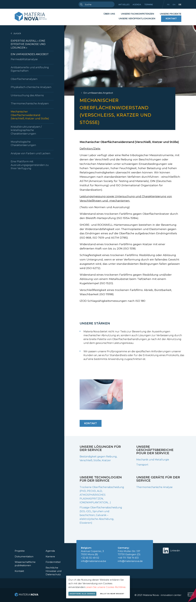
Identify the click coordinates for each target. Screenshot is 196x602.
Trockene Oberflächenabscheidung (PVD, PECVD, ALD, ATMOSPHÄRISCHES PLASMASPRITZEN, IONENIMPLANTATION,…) (102, 495)
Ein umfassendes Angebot (30, 54)
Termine (148, 4)
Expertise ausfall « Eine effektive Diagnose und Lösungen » (28, 44)
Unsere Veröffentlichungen (137, 18)
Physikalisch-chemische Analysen (31, 87)
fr (168, 4)
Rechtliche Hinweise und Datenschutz (53, 571)
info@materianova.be (93, 561)
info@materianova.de (130, 561)
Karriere (50, 556)
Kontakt (171, 18)
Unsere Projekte (170, 14)
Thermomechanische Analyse (154, 487)
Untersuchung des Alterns (27, 95)
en (174, 4)
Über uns (109, 14)
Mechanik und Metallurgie (152, 459)
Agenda (137, 4)
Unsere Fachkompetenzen (137, 14)
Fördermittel (53, 562)
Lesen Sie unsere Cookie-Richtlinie (106, 587)
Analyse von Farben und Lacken (30, 153)
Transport (142, 464)
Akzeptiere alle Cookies (82, 594)
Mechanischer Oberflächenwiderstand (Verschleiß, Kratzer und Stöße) (30, 115)
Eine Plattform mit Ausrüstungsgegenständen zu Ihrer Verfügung (30, 165)
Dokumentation (24, 556)
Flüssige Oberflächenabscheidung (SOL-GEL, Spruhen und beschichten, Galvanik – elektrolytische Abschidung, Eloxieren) (101, 515)
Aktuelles (123, 4)
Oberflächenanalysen (24, 79)
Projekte (20, 550)
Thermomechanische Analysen (30, 103)
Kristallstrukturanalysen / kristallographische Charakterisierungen (26, 130)
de (180, 4)
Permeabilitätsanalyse (24, 59)
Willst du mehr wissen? (112, 594)
